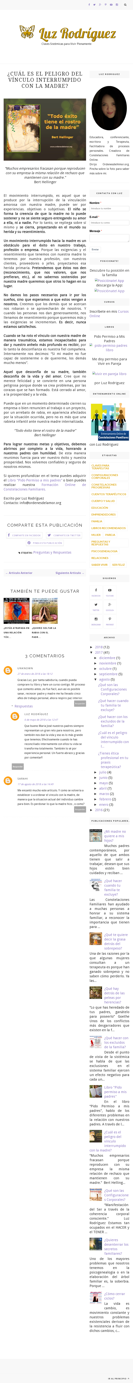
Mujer (96, 534)
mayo (103, 783)
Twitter (96, 610)
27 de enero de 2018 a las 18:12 (34, 673)
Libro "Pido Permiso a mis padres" (35, 480)
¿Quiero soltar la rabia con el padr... (44, 633)
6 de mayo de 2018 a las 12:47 (41, 719)
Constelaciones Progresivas (104, 486)
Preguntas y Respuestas (52, 552)
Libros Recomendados (108, 528)
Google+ (110, 610)
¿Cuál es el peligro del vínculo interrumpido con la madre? (108, 1141)
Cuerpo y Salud (103, 500)
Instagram (96, 625)
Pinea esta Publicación (47, 543)
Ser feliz (118, 564)
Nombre (95, 203)
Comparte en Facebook (26, 535)
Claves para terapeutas (100, 467)
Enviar (95, 249)
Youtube (110, 596)
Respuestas (24, 706)
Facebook (96, 596)
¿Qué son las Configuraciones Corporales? (112, 689)
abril (103, 788)
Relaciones (99, 557)
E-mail (93, 217)
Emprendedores (103, 514)
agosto (104, 679)
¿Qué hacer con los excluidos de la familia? (113, 721)
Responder (80, 703)
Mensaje (95, 231)
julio (103, 772)
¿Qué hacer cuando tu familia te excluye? (113, 705)
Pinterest (110, 625)
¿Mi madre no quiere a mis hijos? (115, 836)
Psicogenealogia (104, 551)
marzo (104, 794)
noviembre (107, 663)
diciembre (107, 658)
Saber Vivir (99, 564)
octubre (105, 669)
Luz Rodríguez (36, 714)
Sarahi (22, 778)
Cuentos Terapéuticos (108, 494)
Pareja (110, 534)
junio (103, 778)
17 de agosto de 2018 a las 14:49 (35, 784)
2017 (99, 652)
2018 (99, 647)
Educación (99, 507)
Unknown (25, 668)
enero (103, 804)
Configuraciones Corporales (104, 476)
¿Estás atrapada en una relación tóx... (16, 633)
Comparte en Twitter (67, 535)
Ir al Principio (117, 1378)
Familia (96, 521)
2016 (99, 810)
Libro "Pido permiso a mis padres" (115, 1091)
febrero (105, 799)
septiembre (108, 674)
